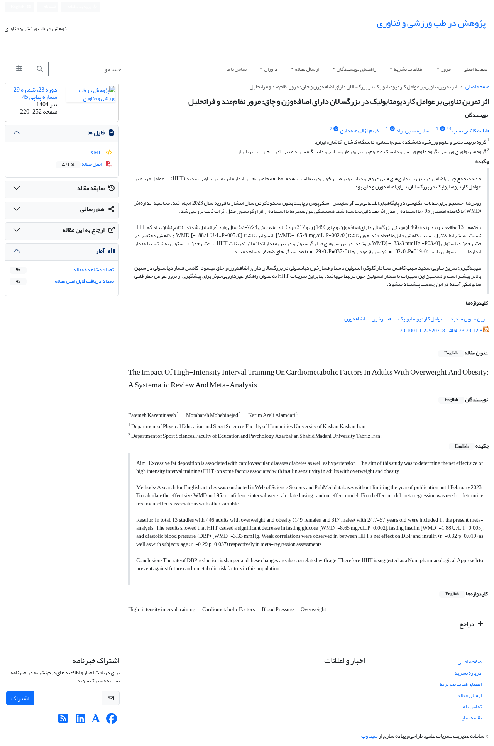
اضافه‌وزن (354, 319)
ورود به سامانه (80, 7)
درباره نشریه (468, 673)
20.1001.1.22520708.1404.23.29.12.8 (441, 330)
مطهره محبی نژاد (412, 130)
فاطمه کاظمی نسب (470, 130)
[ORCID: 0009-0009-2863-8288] (392, 129)
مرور (446, 69)
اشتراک (20, 698)
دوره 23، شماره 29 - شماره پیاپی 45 (33, 93)
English (18, 7)
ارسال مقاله (307, 69)
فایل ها (96, 132)
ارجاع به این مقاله (84, 230)
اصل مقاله (82, 164)
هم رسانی (92, 209)
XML (96, 153)
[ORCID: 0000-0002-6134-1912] (336, 129)
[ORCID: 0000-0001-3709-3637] (442, 129)
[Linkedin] (80, 720)
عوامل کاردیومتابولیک (420, 319)
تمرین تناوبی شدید (469, 319)
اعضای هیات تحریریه (461, 684)
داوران (270, 69)
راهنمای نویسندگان (356, 69)
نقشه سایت (470, 717)
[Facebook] (111, 720)
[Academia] (96, 720)
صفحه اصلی (475, 69)
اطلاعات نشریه (408, 69)
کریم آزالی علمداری (359, 130)
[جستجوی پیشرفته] (19, 69)
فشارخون (381, 319)
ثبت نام (50, 6)
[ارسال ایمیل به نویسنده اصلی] (449, 129)
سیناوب (369, 736)
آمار (100, 250)
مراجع (467, 624)
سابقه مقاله (91, 188)
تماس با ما (236, 69)
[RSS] (63, 720)
